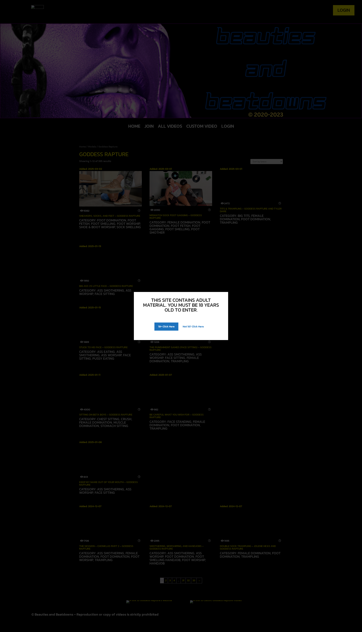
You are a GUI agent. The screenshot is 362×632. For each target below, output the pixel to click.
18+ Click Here (166, 327)
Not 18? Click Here (193, 327)
